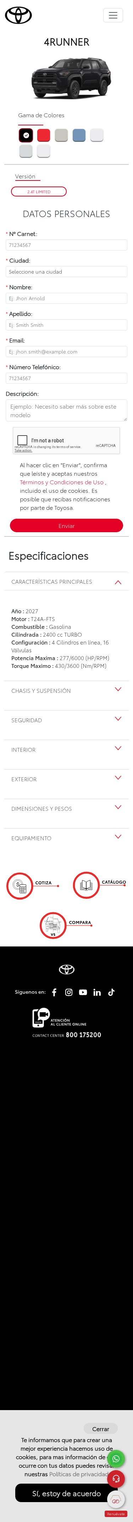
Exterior (24, 779)
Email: (15, 340)
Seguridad (26, 720)
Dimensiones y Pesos (41, 808)
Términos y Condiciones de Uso (62, 481)
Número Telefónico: (33, 366)
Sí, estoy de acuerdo (66, 1493)
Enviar (67, 525)
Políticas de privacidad (79, 1473)
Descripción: (22, 393)
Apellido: (19, 313)
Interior (23, 749)
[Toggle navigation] (113, 15)
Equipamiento (31, 838)
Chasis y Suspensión (41, 690)
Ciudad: (18, 260)
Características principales (51, 581)
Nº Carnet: (22, 233)
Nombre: (19, 286)
